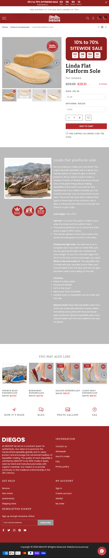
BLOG (41, 415)
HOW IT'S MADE (14, 415)
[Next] (56, 63)
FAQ (94, 415)
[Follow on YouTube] (25, 530)
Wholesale (61, 451)
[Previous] (7, 63)
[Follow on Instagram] (14, 530)
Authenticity (8, 498)
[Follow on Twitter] (9, 530)
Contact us (61, 446)
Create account (64, 493)
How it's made (63, 456)
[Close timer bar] (106, 2)
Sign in (59, 488)
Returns (6, 488)
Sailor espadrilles (68, 390)
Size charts (7, 493)
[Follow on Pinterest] (19, 530)
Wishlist (59, 498)
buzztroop (83, 547)
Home (5, 27)
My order (60, 503)
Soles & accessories (20, 27)
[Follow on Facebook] (3, 530)
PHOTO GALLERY (68, 415)
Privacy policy (62, 466)
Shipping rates (9, 503)
